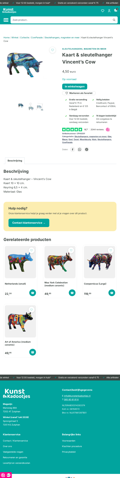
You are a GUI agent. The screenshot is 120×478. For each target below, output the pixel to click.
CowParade (67, 142)
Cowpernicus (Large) (95, 283)
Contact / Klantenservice (15, 440)
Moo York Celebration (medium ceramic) (56, 284)
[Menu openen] (5, 20)
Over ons (7, 446)
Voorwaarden (68, 440)
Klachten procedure (72, 446)
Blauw (64, 139)
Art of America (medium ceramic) (18, 343)
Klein (94, 139)
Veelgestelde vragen (13, 452)
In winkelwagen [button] (32, 292)
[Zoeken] (114, 19)
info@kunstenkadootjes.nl (77, 396)
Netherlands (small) (15, 283)
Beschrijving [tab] (15, 160)
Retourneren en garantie (15, 457)
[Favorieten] (102, 11)
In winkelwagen (75, 86)
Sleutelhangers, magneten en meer (90, 136)
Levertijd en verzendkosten (16, 463)
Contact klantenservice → (29, 222)
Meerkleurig (85, 139)
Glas (109, 136)
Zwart (76, 139)
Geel (70, 139)
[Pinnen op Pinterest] (86, 149)
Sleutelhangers (104, 139)
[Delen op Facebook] (72, 149)
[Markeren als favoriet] (52, 50)
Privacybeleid (69, 452)
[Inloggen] (109, 11)
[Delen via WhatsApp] (79, 149)
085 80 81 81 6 (71, 399)
